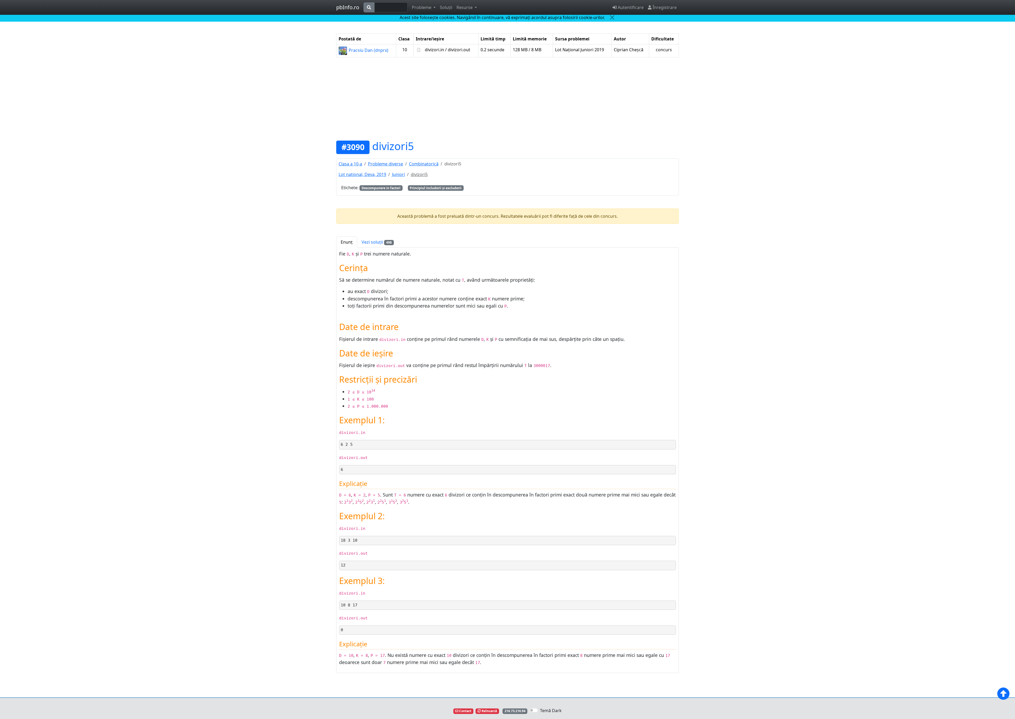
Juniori (398, 174)
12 (343, 565)
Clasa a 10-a (350, 164)
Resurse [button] (465, 7)
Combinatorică (424, 164)
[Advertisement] (507, 99)
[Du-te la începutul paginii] (1003, 693)
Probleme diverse (385, 164)
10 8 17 (349, 605)
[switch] (533, 710)
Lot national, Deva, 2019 (362, 174)
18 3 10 (349, 540)
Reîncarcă (489, 711)
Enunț (347, 242)
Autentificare (630, 7)
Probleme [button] (422, 7)
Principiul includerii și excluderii (436, 188)
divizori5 (393, 146)
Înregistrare (664, 7)
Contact (464, 711)
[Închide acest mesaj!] (612, 17)
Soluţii (446, 7)
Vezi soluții (377, 242)
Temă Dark (551, 710)
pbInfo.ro (347, 7)
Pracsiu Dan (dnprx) (368, 50)
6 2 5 (347, 444)
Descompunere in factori (381, 188)
